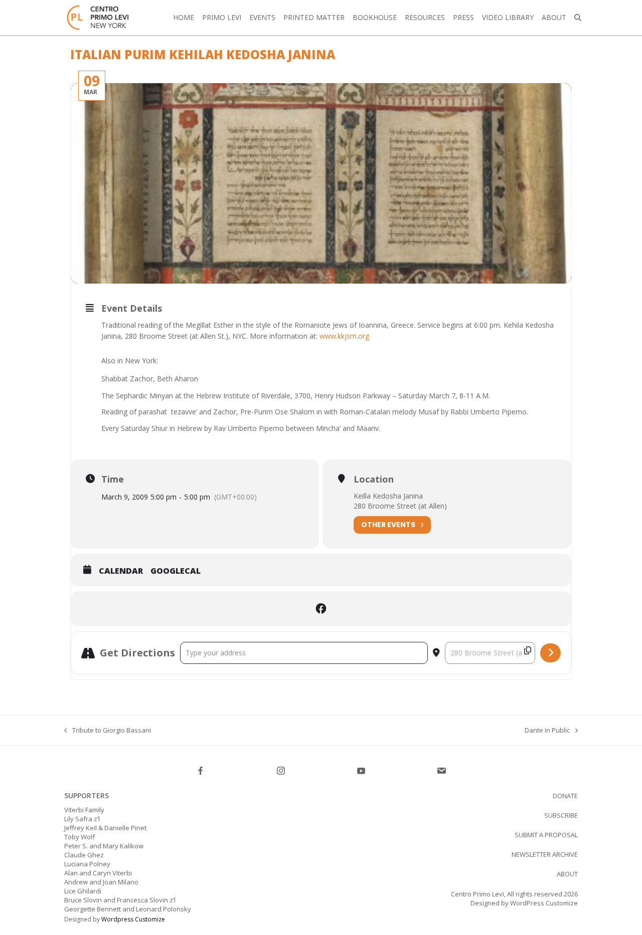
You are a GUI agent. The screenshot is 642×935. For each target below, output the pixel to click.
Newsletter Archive (545, 854)
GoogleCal (175, 571)
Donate (565, 795)
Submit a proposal (546, 834)
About (567, 873)
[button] (577, 17)
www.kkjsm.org (344, 336)
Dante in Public (547, 730)
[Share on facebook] (321, 608)
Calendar (121, 571)
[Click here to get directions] (550, 652)
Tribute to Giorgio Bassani (107, 730)
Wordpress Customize (133, 919)
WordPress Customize (543, 902)
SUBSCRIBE (561, 815)
